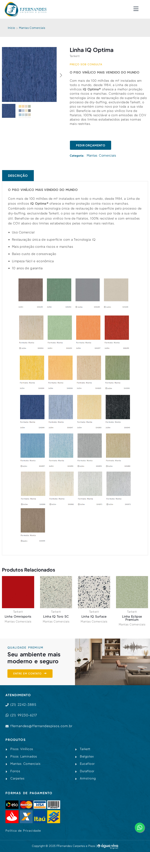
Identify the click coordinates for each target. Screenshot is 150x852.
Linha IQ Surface (94, 616)
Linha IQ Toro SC (56, 616)
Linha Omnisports (18, 616)
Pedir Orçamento (90, 145)
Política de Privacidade (23, 830)
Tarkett (18, 611)
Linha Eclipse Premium (132, 617)
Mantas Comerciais (32, 27)
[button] (7, 75)
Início (11, 27)
